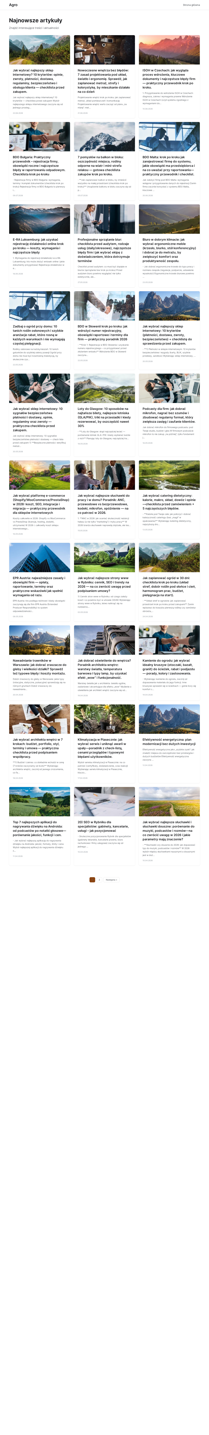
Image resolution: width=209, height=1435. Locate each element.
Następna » (111, 880)
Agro (13, 5)
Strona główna (191, 4)
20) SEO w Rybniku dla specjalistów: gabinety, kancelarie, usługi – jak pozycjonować (103, 826)
